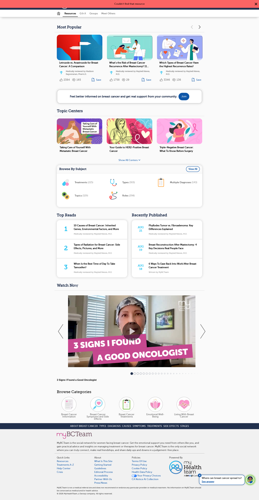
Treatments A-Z (65, 465)
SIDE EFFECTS (171, 426)
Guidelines (100, 468)
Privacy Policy (139, 465)
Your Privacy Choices (149, 475)
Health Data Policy (142, 472)
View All (193, 169)
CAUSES (126, 426)
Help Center (63, 468)
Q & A (83, 13)
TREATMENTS (154, 426)
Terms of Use (139, 461)
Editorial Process (103, 472)
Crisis (60, 472)
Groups (93, 13)
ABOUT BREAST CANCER (84, 426)
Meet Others (108, 13)
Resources (70, 13)
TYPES (102, 426)
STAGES (184, 426)
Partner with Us (103, 479)
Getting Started (102, 465)
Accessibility (101, 475)
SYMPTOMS (139, 426)
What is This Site (103, 461)
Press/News (100, 483)
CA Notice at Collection (145, 479)
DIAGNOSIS (114, 426)
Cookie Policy (139, 468)
